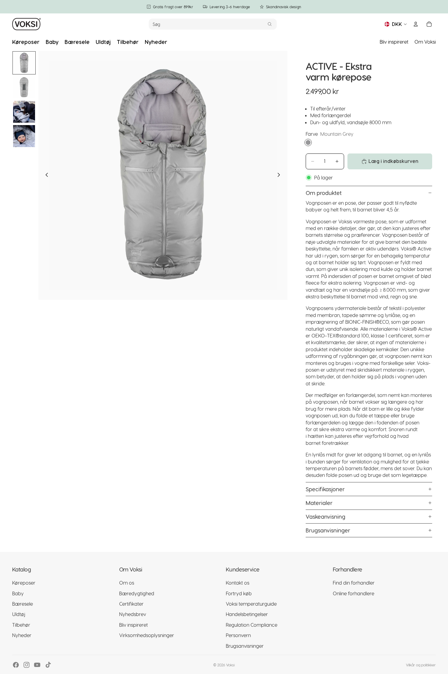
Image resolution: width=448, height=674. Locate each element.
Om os (126, 583)
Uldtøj (18, 614)
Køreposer (23, 583)
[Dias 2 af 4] (24, 87)
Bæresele (22, 604)
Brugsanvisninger (328, 530)
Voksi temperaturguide (251, 604)
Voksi (230, 665)
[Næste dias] (280, 175)
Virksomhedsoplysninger (146, 635)
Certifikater (131, 604)
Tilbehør (21, 625)
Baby (18, 593)
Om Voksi (425, 42)
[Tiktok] (48, 665)
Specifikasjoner (325, 489)
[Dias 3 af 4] (24, 112)
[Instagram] (26, 665)
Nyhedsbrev (132, 614)
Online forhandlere (353, 593)
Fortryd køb (239, 593)
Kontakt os (237, 583)
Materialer (319, 502)
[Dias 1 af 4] (24, 63)
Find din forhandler (354, 583)
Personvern (238, 635)
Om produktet (324, 192)
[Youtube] (37, 665)
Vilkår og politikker (421, 665)
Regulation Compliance (251, 625)
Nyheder (21, 635)
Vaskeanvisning (325, 516)
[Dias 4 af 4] (24, 136)
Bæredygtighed (136, 593)
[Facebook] (16, 665)
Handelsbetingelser (247, 614)
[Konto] (415, 24)
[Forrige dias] (45, 175)
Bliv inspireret (394, 42)
